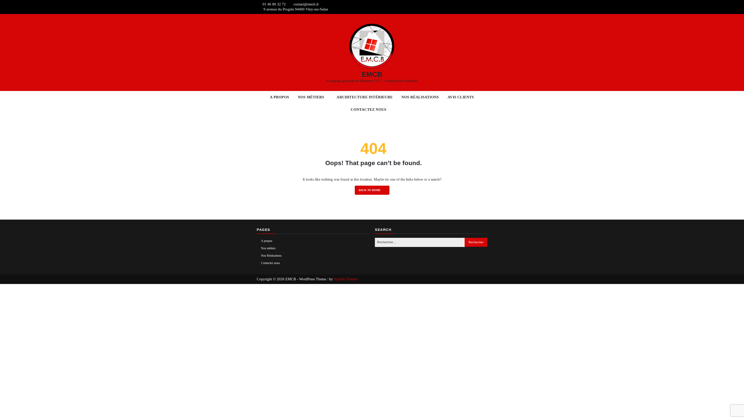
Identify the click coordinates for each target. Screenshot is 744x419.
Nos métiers (311, 97)
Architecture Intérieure (365, 97)
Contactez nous (368, 109)
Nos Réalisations (420, 97)
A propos (279, 97)
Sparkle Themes (346, 279)
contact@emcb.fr (306, 4)
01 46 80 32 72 (274, 4)
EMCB (372, 74)
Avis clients (461, 97)
